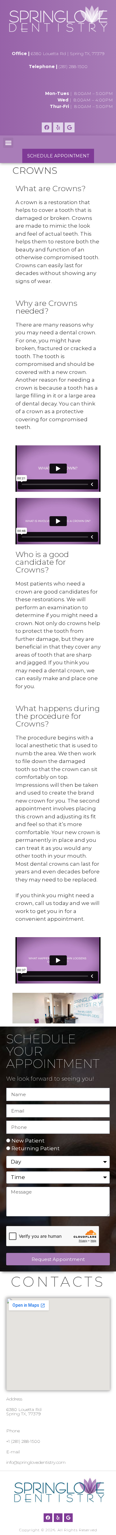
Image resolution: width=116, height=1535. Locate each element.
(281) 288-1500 (73, 66)
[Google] (70, 127)
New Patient (28, 1141)
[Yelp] (58, 127)
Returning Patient (35, 1148)
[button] (8, 143)
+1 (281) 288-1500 (23, 1441)
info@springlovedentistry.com (36, 1462)
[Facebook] (47, 127)
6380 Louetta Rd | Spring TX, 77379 (68, 53)
